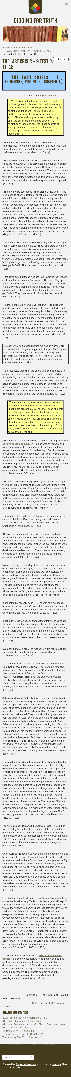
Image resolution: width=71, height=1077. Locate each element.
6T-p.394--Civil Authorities (16, 1024)
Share (60, 59)
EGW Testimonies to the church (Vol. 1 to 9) (29, 50)
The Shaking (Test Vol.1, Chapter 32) (21, 1037)
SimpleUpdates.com (26, 1064)
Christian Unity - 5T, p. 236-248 (18, 1030)
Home (5, 47)
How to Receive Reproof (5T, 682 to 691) (23, 1034)
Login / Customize (11, 1067)
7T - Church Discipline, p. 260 (49, 1024)
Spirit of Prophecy (22, 47)
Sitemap (56, 1064)
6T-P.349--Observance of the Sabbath (22, 1021)
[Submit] (31, 1057)
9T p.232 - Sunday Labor (15, 1027)
